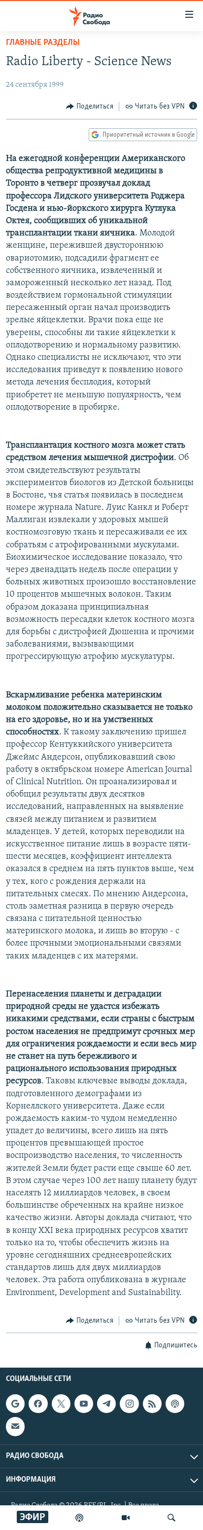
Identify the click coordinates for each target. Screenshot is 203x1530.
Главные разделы (43, 42)
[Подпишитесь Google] (15, 1403)
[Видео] (125, 1517)
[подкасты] (79, 1517)
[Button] (89, 106)
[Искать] (171, 1517)
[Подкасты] (175, 1403)
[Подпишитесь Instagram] (129, 1403)
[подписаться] (15, 1426)
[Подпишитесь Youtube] (83, 1403)
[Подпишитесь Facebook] (38, 1403)
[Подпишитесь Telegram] (106, 1403)
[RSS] (152, 1403)
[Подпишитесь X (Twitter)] (61, 1403)
